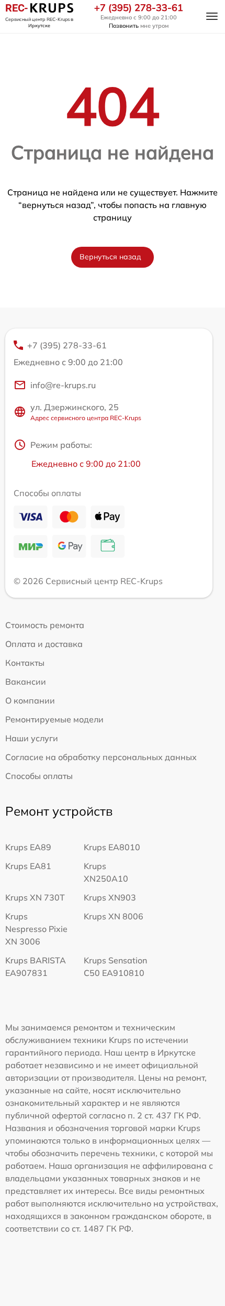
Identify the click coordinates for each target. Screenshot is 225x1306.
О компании (30, 700)
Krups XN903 (110, 897)
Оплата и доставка (44, 644)
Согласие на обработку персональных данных (101, 757)
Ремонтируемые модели (54, 719)
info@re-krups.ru (63, 385)
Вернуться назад (110, 256)
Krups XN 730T (35, 897)
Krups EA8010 (112, 847)
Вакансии (25, 681)
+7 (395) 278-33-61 (138, 8)
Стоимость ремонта (44, 625)
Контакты (24, 662)
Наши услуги (31, 738)
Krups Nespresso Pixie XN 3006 (36, 929)
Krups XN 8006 (113, 916)
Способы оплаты (39, 776)
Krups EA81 (28, 866)
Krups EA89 (28, 847)
